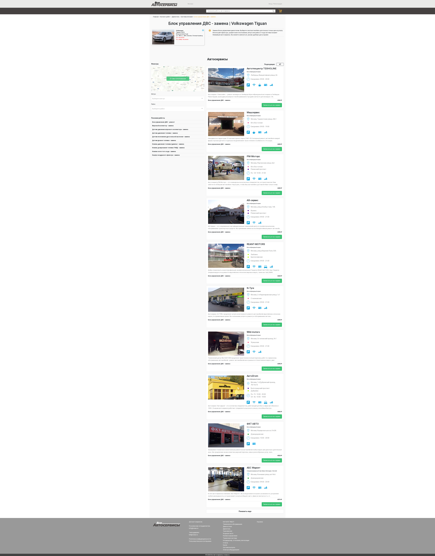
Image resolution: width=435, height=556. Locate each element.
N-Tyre (250, 288)
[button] (203, 30)
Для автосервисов (195, 522)
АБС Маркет (253, 467)
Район (153, 104)
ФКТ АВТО (253, 423)
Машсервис (253, 112)
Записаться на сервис (271, 105)
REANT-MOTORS (256, 244)
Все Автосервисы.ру (164, 4)
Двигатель (175, 17)
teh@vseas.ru (193, 535)
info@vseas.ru (193, 528)
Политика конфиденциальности (200, 539)
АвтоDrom (252, 376)
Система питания (187, 17)
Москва (190, 4)
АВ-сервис (252, 200)
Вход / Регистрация (275, 4)
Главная (156, 17)
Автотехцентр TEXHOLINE (261, 68)
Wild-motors (253, 332)
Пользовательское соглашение (200, 541)
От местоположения (178, 79)
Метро (153, 94)
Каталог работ (165, 17)
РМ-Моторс (253, 156)
